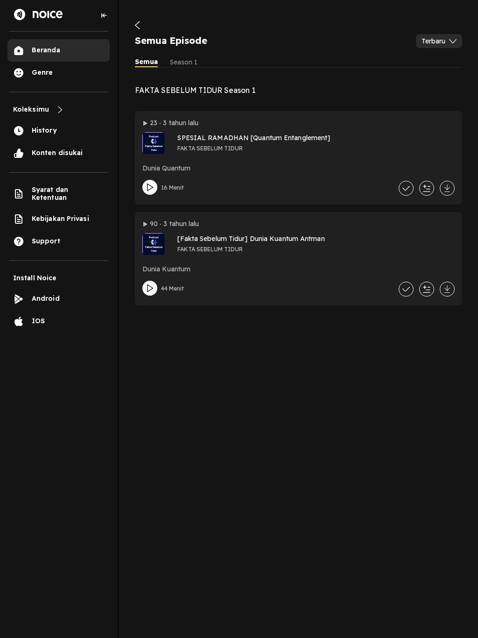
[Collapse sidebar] (104, 15)
